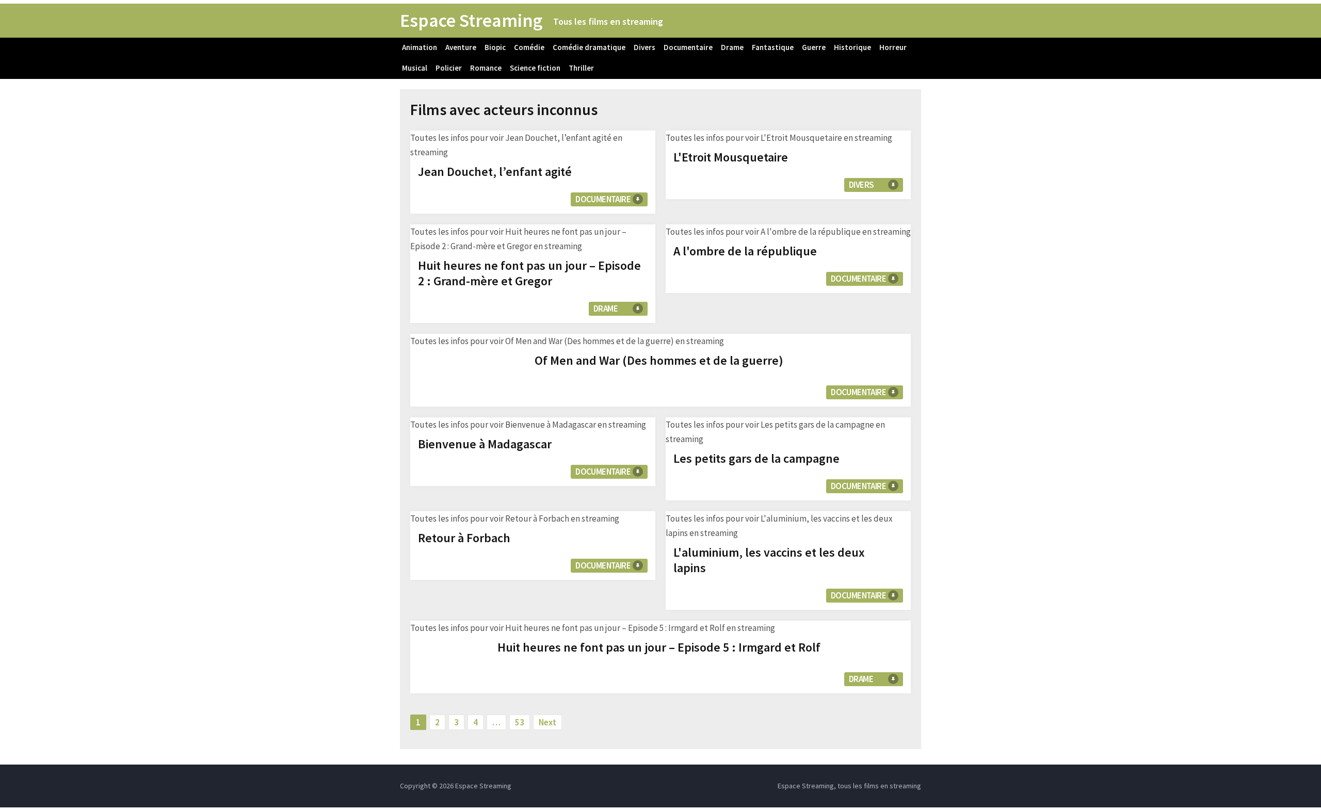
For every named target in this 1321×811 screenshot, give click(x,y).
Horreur (893, 47)
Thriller (581, 68)
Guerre (814, 47)
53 (519, 722)
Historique (852, 47)
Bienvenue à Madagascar (485, 444)
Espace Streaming (471, 20)
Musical (414, 68)
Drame (732, 47)
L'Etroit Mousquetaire (730, 157)
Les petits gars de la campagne (756, 458)
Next (547, 722)
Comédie (529, 47)
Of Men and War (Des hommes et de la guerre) (659, 360)
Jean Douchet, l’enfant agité (495, 172)
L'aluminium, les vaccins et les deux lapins (769, 560)
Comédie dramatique (589, 47)
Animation (419, 47)
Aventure (460, 47)
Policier (449, 68)
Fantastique (773, 47)
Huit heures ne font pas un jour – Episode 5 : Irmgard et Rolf (658, 647)
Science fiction (535, 68)
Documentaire (688, 47)
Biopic (495, 47)
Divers (644, 47)
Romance (486, 68)
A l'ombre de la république (745, 251)
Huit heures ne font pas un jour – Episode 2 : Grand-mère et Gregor (529, 273)
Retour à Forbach (464, 538)
